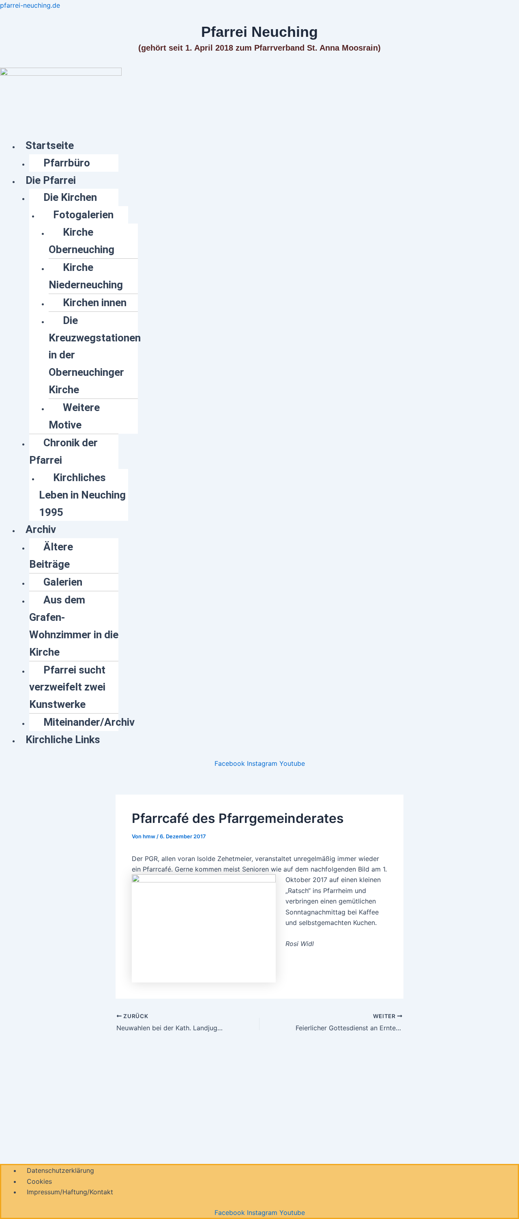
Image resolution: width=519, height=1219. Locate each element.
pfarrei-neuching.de (30, 5)
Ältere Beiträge (51, 555)
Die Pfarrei (51, 180)
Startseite (50, 145)
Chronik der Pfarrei (63, 451)
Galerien (62, 582)
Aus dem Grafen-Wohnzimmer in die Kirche (73, 626)
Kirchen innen (95, 302)
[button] (269, 145)
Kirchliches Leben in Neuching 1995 (82, 494)
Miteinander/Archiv (89, 722)
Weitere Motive (74, 416)
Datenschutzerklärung (60, 1170)
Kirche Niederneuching (86, 276)
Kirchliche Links (63, 739)
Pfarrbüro (66, 163)
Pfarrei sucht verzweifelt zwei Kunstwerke (67, 687)
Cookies (39, 1181)
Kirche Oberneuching (81, 241)
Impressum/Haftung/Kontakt (70, 1192)
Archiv (41, 529)
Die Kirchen (70, 197)
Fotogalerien (83, 215)
